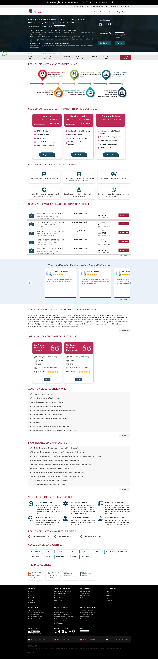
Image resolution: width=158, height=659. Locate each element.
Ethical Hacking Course (87, 619)
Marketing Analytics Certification (63, 616)
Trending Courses (105, 57)
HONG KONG (60, 556)
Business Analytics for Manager (63, 621)
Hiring (30, 595)
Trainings (31, 600)
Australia (47, 556)
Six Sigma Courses (33, 614)
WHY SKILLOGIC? (80, 57)
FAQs (29, 593)
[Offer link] (79, 2)
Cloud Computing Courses (36, 619)
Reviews (112, 12)
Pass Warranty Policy (60, 593)
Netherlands (122, 551)
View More (124, 330)
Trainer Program (85, 593)
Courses (103, 12)
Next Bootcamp (110, 591)
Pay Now (120, 43)
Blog (118, 12)
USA (85, 551)
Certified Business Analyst (61, 612)
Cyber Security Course (86, 610)
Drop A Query (126, 6)
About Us (31, 591)
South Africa (35, 556)
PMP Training (58, 623)
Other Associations (85, 595)
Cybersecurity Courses (34, 610)
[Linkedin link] (66, 632)
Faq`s (94, 56)
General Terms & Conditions (62, 591)
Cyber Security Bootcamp (96, 6)
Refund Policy (58, 600)
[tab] (79, 394)
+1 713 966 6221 (112, 6)
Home (96, 12)
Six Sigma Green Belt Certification (64, 619)
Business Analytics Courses (36, 612)
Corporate (125, 12)
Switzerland (110, 551)
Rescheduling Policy (60, 595)
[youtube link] (69, 632)
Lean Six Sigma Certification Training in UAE (48, 53)
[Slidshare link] (73, 632)
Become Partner (85, 591)
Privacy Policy (58, 598)
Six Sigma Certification (86, 614)
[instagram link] (56, 632)
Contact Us (31, 602)
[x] (63, 632)
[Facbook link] (59, 632)
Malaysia (72, 556)
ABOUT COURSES (31, 57)
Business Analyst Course (87, 612)
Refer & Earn (80, 6)
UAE (48, 551)
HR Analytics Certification (61, 614)
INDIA (60, 551)
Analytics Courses (85, 621)
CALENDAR (67, 56)
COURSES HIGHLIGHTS (48, 57)
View (47, 380)
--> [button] (31, 283)
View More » (125, 256)
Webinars (109, 595)
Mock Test (109, 600)
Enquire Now (104, 43)
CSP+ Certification (59, 610)
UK (73, 551)
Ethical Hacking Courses (35, 616)
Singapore (85, 556)
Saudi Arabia (35, 551)
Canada (97, 551)
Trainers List (84, 598)
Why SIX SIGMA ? (60, 26)
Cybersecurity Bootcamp (113, 598)
